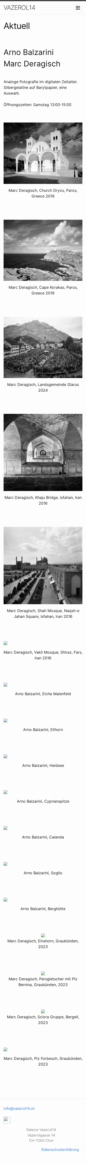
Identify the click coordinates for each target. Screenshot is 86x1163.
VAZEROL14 (19, 7)
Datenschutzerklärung (60, 1149)
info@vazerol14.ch (19, 1108)
